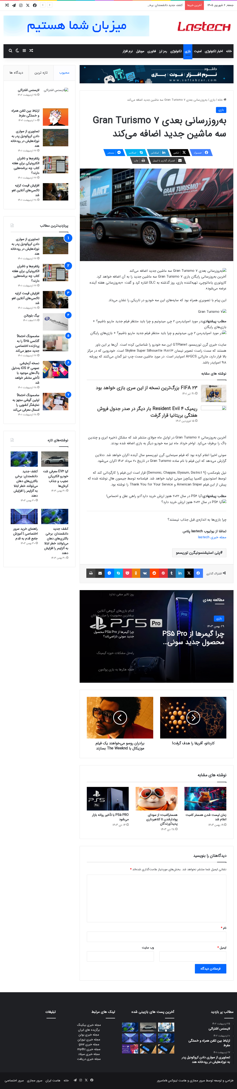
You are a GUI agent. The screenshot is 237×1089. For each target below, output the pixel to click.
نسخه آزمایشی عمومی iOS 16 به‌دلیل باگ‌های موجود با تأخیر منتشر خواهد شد (25, 373)
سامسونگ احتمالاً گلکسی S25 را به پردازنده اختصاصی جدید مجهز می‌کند (27, 343)
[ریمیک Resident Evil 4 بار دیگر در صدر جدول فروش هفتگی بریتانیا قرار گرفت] (213, 414)
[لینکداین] (180, 573)
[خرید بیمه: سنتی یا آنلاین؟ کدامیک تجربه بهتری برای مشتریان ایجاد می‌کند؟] (166, 1027)
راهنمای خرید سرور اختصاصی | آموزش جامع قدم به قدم (25, 533)
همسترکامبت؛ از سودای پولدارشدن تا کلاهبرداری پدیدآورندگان (162, 819)
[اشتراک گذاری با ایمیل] (100, 573)
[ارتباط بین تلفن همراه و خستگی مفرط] (55, 117)
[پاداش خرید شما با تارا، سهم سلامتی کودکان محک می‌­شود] (130, 1048)
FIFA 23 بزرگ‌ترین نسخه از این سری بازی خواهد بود (146, 387)
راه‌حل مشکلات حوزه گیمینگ (184, 634)
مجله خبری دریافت (89, 1059)
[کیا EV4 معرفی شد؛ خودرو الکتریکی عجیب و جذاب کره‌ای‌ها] (54, 459)
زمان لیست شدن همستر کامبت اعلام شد (206, 817)
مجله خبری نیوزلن (89, 1039)
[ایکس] (189, 573)
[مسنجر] (109, 573)
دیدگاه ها (16, 72)
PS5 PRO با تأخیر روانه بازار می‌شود (110, 817)
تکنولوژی (176, 51)
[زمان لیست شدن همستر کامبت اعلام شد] (205, 798)
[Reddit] (154, 573)
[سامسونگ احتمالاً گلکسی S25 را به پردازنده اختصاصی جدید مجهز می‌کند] (55, 342)
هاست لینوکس (177, 1080)
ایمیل (221, 947)
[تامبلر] (172, 573)
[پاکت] (127, 573)
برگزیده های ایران (89, 1029)
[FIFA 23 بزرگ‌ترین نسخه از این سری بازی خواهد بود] (213, 393)
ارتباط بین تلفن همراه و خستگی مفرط (25, 113)
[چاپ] (90, 573)
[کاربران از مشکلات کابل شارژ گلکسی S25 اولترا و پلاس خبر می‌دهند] (166, 1048)
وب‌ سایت (148, 947)
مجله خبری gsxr (89, 1044)
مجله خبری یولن (89, 1034)
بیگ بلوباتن (31, 315)
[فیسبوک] (198, 573)
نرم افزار (128, 51)
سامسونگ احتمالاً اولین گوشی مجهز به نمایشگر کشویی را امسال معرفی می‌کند (25, 402)
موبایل (140, 51)
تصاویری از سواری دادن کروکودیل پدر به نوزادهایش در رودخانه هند (25, 138)
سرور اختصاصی (14, 1080)
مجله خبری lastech (212, 537)
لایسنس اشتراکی (28, 90)
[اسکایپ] (118, 573)
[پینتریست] (163, 573)
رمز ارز (163, 51)
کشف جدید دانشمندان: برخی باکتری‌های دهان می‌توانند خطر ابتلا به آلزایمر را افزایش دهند (127, 5)
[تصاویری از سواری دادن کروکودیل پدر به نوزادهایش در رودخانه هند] (55, 137)
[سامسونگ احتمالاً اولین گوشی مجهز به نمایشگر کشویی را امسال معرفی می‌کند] (55, 401)
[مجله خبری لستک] (205, 27)
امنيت (198, 51)
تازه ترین (41, 72)
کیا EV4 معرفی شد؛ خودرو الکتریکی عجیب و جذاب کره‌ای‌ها (55, 478)
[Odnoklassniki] (136, 573)
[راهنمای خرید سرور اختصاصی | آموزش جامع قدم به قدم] (24, 516)
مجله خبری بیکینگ (89, 1025)
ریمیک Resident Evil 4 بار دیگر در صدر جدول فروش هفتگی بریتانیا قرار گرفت (147, 412)
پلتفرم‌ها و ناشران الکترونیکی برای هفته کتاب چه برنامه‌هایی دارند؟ (25, 165)
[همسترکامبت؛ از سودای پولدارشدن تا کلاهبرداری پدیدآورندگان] (157, 798)
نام (223, 928)
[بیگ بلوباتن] (55, 322)
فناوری (151, 51)
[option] (157, 636)
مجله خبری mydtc (88, 1049)
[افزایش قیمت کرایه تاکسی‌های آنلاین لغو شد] (55, 191)
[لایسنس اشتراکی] (55, 96)
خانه (229, 51)
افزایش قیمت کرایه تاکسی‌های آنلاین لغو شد (25, 190)
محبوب (64, 72)
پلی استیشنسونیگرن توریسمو (198, 553)
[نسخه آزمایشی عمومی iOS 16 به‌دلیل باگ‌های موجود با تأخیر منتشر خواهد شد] (55, 369)
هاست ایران (53, 1080)
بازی (188, 51)
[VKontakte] (145, 573)
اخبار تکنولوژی (214, 51)
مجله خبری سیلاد (89, 1054)
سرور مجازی (197, 1080)
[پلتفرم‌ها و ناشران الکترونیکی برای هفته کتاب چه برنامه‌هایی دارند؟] (55, 164)
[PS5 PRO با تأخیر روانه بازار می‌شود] (108, 798)
